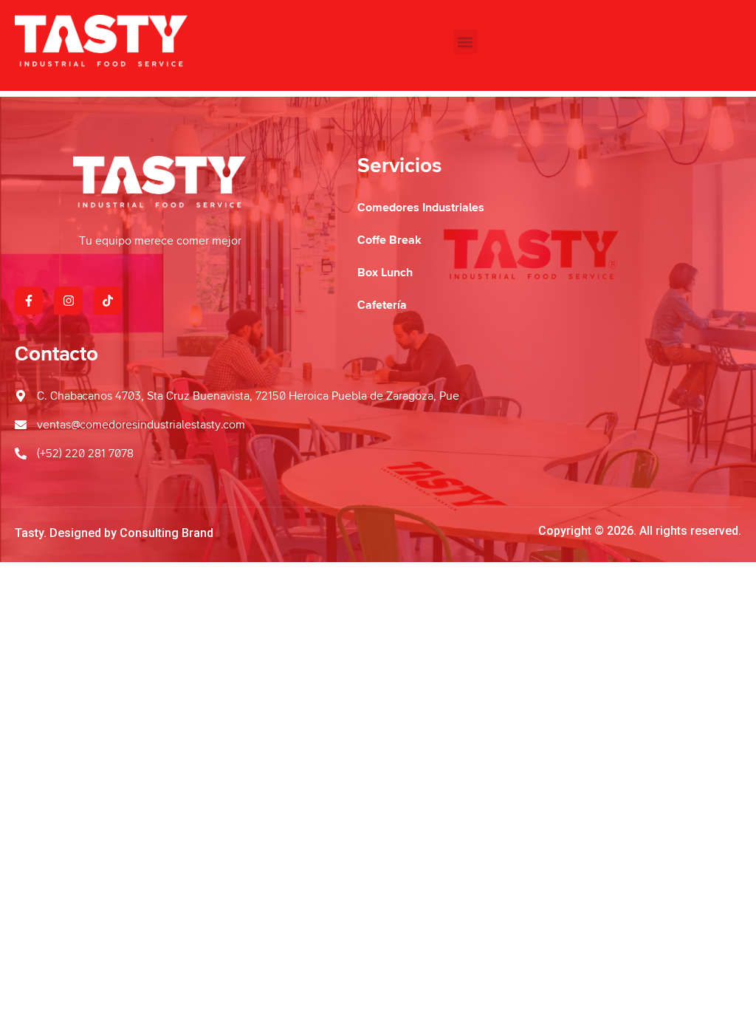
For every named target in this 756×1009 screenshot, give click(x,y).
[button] (465, 42)
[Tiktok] (108, 301)
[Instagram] (68, 301)
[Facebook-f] (29, 301)
